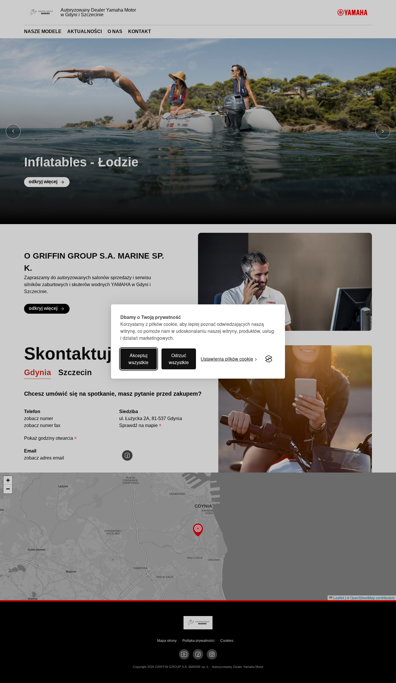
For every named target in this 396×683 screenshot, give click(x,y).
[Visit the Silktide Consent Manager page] (269, 359)
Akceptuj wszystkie (138, 359)
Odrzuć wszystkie (179, 359)
